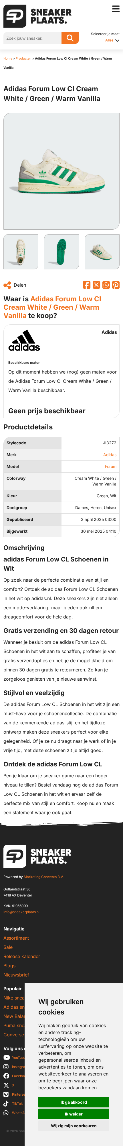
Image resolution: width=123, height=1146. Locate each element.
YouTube (19, 1057)
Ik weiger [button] (74, 1113)
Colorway (16, 478)
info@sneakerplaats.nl (21, 912)
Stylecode (16, 442)
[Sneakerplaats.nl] (37, 15)
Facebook (20, 1076)
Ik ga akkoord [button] (74, 1102)
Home (7, 58)
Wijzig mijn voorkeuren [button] (74, 1125)
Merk (12, 454)
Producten (23, 58)
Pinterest (19, 1094)
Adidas (109, 454)
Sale (8, 947)
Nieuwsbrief (16, 975)
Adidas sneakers (21, 1007)
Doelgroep (17, 507)
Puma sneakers (19, 1025)
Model (13, 466)
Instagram (20, 1067)
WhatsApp (20, 1113)
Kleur (12, 495)
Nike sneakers (18, 998)
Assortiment (16, 938)
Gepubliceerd (20, 519)
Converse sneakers (24, 1035)
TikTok (17, 1103)
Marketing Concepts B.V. (44, 877)
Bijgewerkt (17, 531)
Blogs (9, 965)
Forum (110, 466)
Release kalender (21, 956)
